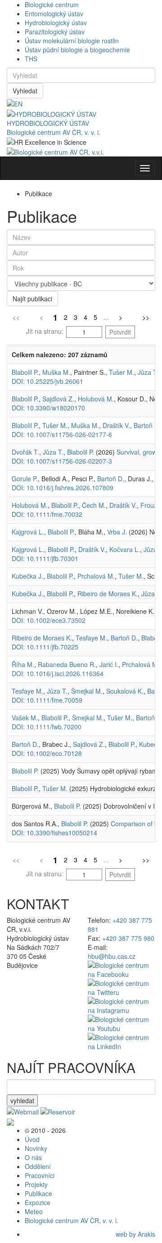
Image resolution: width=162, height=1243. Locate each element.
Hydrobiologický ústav (56, 22)
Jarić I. (108, 664)
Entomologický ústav (54, 13)
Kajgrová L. (28, 531)
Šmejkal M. (87, 690)
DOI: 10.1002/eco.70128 (47, 753)
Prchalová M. (96, 575)
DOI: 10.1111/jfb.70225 (45, 646)
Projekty (36, 1184)
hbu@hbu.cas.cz (111, 956)
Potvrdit (120, 331)
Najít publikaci (32, 298)
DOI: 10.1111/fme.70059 (47, 699)
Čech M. (94, 505)
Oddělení (38, 1166)
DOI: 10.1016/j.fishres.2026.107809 (62, 487)
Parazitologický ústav (55, 31)
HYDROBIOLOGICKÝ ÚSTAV (48, 123)
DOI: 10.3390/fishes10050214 (54, 832)
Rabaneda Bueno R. (67, 664)
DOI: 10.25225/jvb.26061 (47, 381)
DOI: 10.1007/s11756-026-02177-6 (62, 434)
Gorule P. (25, 478)
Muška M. (56, 372)
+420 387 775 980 (128, 938)
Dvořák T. (25, 451)
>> (145, 317)
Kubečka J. (27, 575)
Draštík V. (116, 425)
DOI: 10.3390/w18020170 (48, 407)
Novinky (36, 1148)
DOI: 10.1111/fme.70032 (47, 514)
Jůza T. (148, 372)
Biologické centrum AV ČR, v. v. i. (53, 132)
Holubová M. (96, 398)
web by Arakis (135, 1233)
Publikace (38, 1193)
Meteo (34, 1211)
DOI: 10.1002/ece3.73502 (49, 620)
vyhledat (22, 1100)
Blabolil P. (25, 372)
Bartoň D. (147, 425)
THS (31, 58)
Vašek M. (25, 717)
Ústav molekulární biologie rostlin (72, 40)
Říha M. (23, 664)
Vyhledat (25, 90)
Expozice (37, 1202)
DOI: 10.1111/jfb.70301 (45, 558)
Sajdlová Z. (58, 398)
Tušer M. (121, 372)
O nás (33, 1157)
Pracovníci (39, 1175)
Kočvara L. (124, 549)
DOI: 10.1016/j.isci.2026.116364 (58, 673)
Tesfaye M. (91, 637)
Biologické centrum (52, 4)
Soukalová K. (125, 690)
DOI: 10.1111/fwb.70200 (46, 726)
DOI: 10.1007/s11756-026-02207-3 (62, 460)
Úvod (32, 1139)
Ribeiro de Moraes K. (107, 593)
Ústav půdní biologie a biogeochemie (77, 49)
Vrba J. (117, 531)
